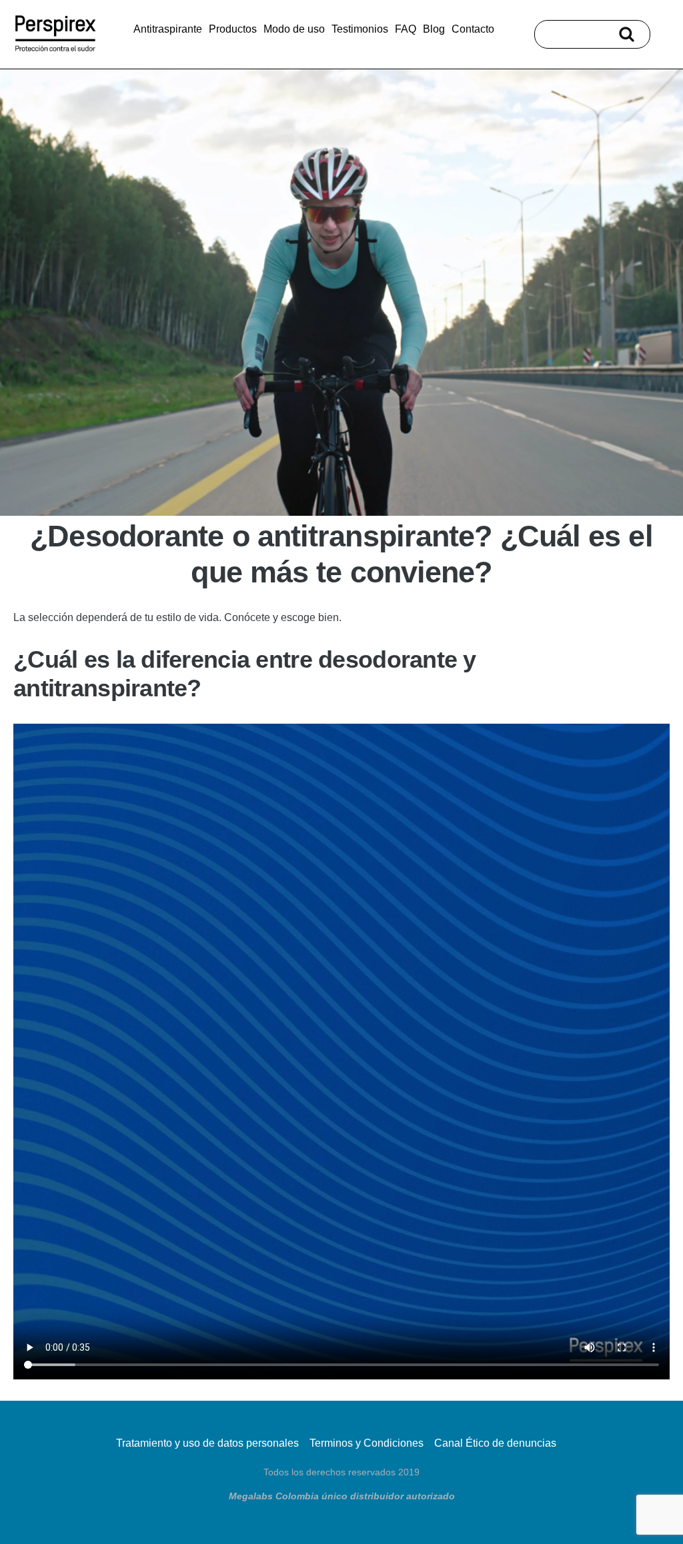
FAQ (405, 29)
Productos (233, 29)
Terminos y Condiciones (366, 1443)
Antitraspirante (167, 29)
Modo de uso (294, 29)
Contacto (473, 29)
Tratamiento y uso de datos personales (207, 1443)
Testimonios (359, 29)
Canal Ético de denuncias (495, 1443)
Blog (434, 29)
